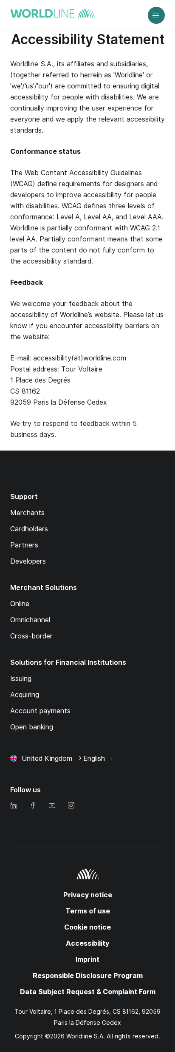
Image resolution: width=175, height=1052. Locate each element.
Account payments (40, 711)
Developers (28, 561)
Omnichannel (30, 620)
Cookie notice (87, 927)
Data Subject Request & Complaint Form (87, 992)
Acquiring (24, 695)
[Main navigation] (156, 15)
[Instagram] (71, 806)
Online (19, 604)
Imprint (87, 960)
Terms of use (87, 911)
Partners (24, 545)
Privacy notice (87, 895)
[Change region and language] (109, 759)
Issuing (20, 679)
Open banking (31, 727)
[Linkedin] (13, 806)
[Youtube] (51, 806)
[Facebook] (32, 806)
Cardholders (29, 529)
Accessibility (87, 943)
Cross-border (31, 636)
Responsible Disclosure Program (88, 976)
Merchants (27, 513)
